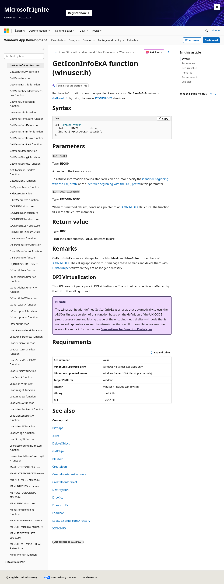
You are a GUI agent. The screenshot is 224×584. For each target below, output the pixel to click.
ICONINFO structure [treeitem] (22, 206)
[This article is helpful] (211, 94)
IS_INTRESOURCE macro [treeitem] (24, 264)
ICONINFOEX (103, 98)
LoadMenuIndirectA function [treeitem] (27, 409)
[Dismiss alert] (217, 7)
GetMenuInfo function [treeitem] (23, 112)
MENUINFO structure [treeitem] (22, 503)
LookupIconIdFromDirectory (71, 521)
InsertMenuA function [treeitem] (23, 238)
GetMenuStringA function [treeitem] (25, 157)
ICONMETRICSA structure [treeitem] (25, 225)
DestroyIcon (60, 490)
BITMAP (57, 459)
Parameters (188, 63)
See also (186, 81)
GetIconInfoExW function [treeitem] (24, 71)
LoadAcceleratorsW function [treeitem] (26, 336)
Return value (189, 68)
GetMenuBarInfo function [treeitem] (25, 84)
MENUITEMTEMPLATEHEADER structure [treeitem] (26, 546)
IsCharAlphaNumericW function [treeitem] (23, 290)
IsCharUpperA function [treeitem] (23, 311)
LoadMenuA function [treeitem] (22, 402)
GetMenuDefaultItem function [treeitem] (22, 104)
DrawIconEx (60, 505)
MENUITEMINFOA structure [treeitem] (26, 520)
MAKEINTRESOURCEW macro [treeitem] (27, 473)
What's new (192, 40)
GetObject (59, 451)
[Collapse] (43, 49)
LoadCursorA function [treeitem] (22, 343)
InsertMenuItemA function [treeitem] (25, 244)
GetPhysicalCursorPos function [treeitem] (22, 172)
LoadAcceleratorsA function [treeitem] (26, 330)
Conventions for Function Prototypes (126, 329)
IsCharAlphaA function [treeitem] (23, 270)
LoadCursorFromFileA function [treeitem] (22, 352)
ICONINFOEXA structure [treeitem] (24, 212)
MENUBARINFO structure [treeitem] (24, 486)
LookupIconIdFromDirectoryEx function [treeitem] (27, 458)
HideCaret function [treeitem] (21, 193)
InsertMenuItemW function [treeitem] (26, 251)
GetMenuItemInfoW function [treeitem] (27, 138)
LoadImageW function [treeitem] (23, 396)
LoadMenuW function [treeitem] (22, 426)
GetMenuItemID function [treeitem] (24, 125)
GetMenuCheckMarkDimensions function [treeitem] (26, 93)
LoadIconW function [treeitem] (21, 383)
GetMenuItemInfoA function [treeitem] (26, 131)
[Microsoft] (6, 30)
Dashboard (211, 40)
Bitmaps (57, 428)
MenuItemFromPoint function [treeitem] (22, 512)
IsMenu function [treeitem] (19, 324)
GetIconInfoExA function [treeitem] (25, 65)
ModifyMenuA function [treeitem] (23, 554)
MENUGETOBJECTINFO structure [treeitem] (23, 495)
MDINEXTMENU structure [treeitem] (25, 480)
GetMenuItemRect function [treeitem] (26, 144)
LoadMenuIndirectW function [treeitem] (22, 418)
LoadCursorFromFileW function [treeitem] (23, 362)
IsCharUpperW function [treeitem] (24, 317)
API (75, 52)
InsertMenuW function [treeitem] (23, 257)
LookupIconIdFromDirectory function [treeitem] (26, 448)
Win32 (65, 52)
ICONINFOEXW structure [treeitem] (24, 219)
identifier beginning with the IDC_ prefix (113, 184)
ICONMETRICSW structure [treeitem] (25, 232)
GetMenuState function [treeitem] (23, 150)
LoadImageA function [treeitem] (22, 390)
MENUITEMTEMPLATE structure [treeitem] (22, 535)
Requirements (190, 77)
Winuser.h (125, 52)
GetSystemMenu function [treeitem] (25, 187)
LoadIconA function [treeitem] (21, 377)
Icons (55, 436)
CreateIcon (59, 467)
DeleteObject (61, 268)
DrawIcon (58, 497)
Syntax (186, 58)
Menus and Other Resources (98, 52)
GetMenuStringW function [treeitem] (25, 163)
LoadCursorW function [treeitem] (23, 371)
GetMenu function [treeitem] (20, 78)
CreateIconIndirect (64, 482)
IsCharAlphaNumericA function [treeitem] (23, 279)
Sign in (216, 30)
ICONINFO (59, 528)
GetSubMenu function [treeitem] (23, 180)
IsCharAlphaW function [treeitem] (23, 298)
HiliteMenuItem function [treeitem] (24, 200)
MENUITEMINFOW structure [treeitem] (26, 527)
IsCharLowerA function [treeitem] (23, 304)
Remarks (187, 72)
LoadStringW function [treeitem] (22, 439)
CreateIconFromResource (69, 474)
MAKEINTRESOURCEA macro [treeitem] (26, 467)
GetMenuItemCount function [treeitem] (27, 118)
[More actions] (169, 52)
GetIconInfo (60, 98)
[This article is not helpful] (215, 94)
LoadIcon (58, 513)
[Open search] (206, 31)
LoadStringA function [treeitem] (22, 432)
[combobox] (24, 56)
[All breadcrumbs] (55, 52)
